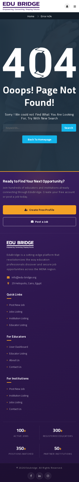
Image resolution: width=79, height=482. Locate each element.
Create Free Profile (41, 209)
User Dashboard (18, 346)
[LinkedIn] (39, 475)
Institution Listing (18, 318)
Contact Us (15, 367)
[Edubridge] (21, 6)
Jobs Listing (15, 311)
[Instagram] (47, 475)
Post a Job (41, 221)
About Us (14, 360)
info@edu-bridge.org (24, 277)
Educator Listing (18, 325)
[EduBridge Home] (20, 244)
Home (30, 16)
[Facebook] (31, 475)
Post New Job (17, 305)
